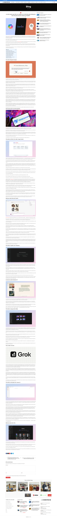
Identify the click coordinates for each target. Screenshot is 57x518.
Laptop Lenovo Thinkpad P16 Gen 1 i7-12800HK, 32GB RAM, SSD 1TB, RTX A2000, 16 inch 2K (24, 506)
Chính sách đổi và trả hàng (9, 503)
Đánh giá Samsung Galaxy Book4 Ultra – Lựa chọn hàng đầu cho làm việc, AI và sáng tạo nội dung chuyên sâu (45, 29)
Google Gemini (12, 179)
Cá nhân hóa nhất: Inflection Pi (9, 54)
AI (29, 8)
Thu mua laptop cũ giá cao (8, 508)
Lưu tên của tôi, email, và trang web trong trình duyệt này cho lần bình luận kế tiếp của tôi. (16, 475)
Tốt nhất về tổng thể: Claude (9, 50)
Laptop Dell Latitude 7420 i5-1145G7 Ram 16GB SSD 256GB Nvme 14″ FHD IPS (23, 502)
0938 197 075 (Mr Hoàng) (43, 504)
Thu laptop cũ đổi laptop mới (9, 507)
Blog (6, 509)
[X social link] (3, 0)
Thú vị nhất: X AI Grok (8, 56)
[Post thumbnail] (38, 15)
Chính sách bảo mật (8, 501)
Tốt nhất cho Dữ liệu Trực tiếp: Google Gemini (11, 52)
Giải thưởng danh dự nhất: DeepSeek (10, 51)
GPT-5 (10, 36)
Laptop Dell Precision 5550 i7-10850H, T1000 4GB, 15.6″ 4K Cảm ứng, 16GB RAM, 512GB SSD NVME (24, 510)
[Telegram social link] (6, 0)
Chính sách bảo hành (8, 502)
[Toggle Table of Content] (15, 49)
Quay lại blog (20, 458)
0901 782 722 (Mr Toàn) (43, 511)
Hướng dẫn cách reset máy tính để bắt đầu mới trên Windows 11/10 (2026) (36, 505)
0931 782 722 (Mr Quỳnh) (43, 508)
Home (28, 8)
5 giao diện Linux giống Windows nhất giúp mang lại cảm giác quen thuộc (35, 502)
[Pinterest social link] (4, 0)
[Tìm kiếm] (52, 2)
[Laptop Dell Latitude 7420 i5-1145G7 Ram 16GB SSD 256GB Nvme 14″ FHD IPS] (18, 502)
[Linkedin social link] (5, 0)
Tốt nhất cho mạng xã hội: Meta (9, 55)
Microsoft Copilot (19, 41)
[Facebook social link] (6, 453)
